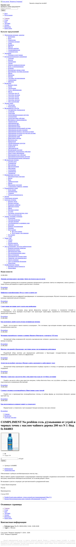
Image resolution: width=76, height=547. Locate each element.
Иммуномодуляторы (14, 138)
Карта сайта (8, 28)
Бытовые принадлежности (16, 266)
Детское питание (13, 221)
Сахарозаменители (14, 50)
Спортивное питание (11, 198)
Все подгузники (17, 231)
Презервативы (12, 191)
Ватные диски (12, 201)
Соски (10, 236)
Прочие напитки (13, 48)
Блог (5, 21)
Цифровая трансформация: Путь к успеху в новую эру (19, 292)
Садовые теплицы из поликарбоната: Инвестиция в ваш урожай (22, 390)
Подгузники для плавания (20, 233)
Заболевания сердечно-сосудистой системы (22, 133)
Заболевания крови (14, 126)
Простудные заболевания (16, 153)
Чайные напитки (13, 245)
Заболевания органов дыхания (17, 130)
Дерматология (12, 121)
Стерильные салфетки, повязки (18, 186)
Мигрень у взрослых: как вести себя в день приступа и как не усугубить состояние (28, 376)
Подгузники (12, 230)
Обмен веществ (13, 145)
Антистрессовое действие (16, 118)
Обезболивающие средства (16, 143)
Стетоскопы (12, 170)
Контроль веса (12, 140)
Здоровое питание (14, 41)
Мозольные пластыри (15, 185)
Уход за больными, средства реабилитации (17, 246)
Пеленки (11, 228)
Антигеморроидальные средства (18, 115)
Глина (10, 86)
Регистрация (8, 15)
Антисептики (12, 116)
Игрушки (11, 225)
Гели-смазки (12, 190)
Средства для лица (14, 95)
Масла (10, 91)
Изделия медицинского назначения (15, 56)
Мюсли (10, 46)
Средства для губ (13, 93)
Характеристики (9, 470)
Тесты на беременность (15, 195)
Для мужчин (12, 88)
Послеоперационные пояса (16, 253)
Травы (10, 241)
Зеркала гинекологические (16, 65)
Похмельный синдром (15, 150)
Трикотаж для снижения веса (17, 258)
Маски (10, 73)
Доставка (7, 23)
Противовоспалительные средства (19, 156)
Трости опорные (13, 260)
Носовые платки (13, 210)
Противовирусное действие (17, 155)
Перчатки (11, 75)
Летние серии (8, 103)
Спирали (11, 193)
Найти (3, 10)
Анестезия (11, 113)
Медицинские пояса (14, 251)
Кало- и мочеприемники (16, 66)
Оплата (6, 25)
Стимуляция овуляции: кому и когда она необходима (18, 306)
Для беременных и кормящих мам (19, 223)
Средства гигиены (10, 200)
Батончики (11, 36)
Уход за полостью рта (15, 215)
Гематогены (12, 40)
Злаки (10, 43)
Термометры (12, 171)
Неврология (12, 141)
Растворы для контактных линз (18, 213)
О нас (6, 20)
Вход (6, 13)
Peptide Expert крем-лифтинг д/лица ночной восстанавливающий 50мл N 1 (28, 497)
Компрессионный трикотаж (17, 248)
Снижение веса (13, 51)
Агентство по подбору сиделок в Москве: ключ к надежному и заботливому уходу (28, 363)
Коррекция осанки (14, 250)
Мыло (10, 208)
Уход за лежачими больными (17, 261)
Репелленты (12, 106)
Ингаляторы (12, 165)
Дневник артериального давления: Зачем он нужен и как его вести (23, 279)
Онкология (11, 146)
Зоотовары (7, 53)
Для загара (11, 105)
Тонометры (11, 173)
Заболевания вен (13, 123)
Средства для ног (13, 96)
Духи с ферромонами (15, 90)
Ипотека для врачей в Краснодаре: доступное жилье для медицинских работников (28, 349)
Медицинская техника (11, 160)
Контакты (7, 26)
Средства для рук (13, 98)
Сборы (10, 240)
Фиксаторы (11, 263)
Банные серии (12, 85)
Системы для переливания (16, 78)
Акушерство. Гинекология (16, 110)
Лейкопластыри (13, 181)
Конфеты (11, 45)
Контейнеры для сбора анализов (18, 71)
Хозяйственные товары (11, 265)
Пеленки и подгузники (15, 55)
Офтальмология (13, 148)
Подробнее (4, 287)
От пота (10, 211)
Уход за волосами (13, 101)
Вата (9, 180)
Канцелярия (12, 268)
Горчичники (12, 61)
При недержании (13, 255)
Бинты (10, 178)
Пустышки (11, 235)
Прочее (10, 76)
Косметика (7, 83)
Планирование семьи (11, 188)
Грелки (10, 63)
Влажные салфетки (14, 205)
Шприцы (11, 81)
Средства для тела (14, 100)
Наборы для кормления (15, 226)
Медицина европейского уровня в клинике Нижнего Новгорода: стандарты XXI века (29, 335)
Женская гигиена (13, 206)
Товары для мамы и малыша (13, 216)
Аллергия (11, 111)
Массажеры (11, 168)
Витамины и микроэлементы (17, 120)
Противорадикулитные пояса (17, 256)
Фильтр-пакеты (13, 243)
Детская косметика (14, 220)
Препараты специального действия (19, 151)
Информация (8, 468)
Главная (6, 18)
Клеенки (11, 68)
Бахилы (10, 60)
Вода (9, 38)
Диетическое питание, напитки (14, 35)
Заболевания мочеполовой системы (19, 128)
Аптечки (11, 58)
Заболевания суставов (15, 135)
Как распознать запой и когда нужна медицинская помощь (20, 322)
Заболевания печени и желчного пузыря (21, 131)
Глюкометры (12, 163)
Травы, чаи (7, 238)
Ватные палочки (13, 203)
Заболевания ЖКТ (14, 125)
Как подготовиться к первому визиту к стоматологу (18, 404)
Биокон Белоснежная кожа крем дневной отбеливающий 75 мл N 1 (25, 499)
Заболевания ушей (14, 136)
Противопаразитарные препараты (19, 158)
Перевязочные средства (11, 175)
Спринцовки (12, 80)
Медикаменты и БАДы (11, 108)
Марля (10, 183)
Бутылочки (11, 218)
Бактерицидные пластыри (16, 176)
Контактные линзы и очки (16, 70)
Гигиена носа (12, 161)
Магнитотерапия (13, 166)
